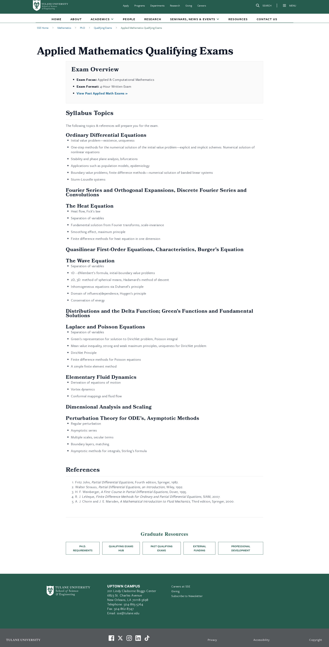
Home (56, 19)
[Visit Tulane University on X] (120, 639)
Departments (157, 5)
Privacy (212, 640)
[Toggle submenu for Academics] (112, 19)
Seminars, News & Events (192, 19)
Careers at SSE (180, 586)
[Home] (51, 5)
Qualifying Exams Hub (121, 548)
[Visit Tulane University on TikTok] (147, 639)
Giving (188, 5)
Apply (126, 5)
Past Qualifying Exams (162, 548)
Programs (139, 5)
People (129, 19)
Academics (100, 19)
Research (175, 5)
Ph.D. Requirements (83, 548)
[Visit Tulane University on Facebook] (111, 639)
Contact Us (267, 19)
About (76, 19)
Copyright (315, 640)
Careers (201, 5)
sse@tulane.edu (128, 613)
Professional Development (240, 548)
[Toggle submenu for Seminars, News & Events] (218, 19)
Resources (238, 19)
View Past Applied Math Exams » (102, 93)
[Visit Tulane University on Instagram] (129, 639)
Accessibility (261, 640)
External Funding (199, 548)
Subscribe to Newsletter (187, 596)
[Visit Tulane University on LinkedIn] (138, 639)
